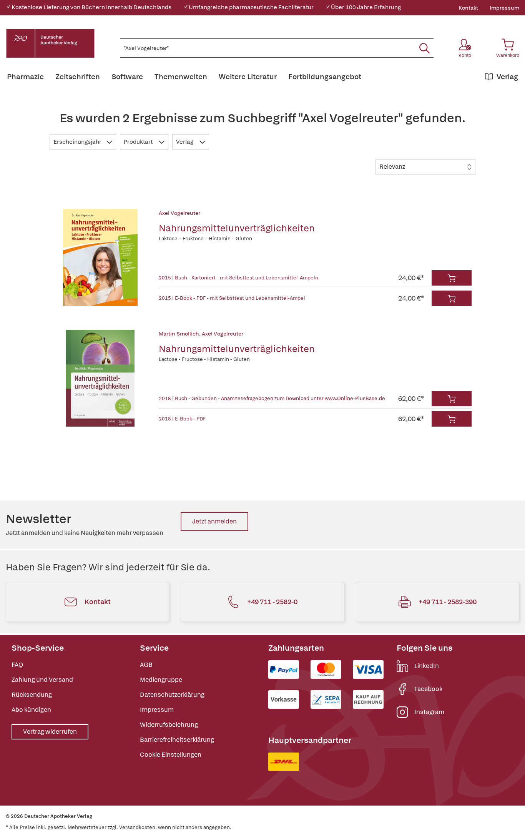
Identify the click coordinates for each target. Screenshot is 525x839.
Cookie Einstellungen (170, 755)
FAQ (17, 665)
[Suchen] (424, 48)
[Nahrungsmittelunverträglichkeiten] (100, 257)
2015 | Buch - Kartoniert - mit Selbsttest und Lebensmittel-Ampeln (238, 277)
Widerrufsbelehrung (169, 725)
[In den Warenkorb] (452, 278)
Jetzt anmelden (214, 521)
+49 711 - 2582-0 (272, 601)
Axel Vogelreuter (179, 212)
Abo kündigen (31, 710)
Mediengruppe (161, 680)
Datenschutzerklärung (172, 695)
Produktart (139, 142)
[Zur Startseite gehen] (50, 43)
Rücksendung (32, 695)
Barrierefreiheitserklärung (177, 740)
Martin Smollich (179, 333)
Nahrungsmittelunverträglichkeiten (237, 228)
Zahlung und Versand (42, 680)
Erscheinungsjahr (78, 142)
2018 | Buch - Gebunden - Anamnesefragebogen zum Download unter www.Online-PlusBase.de (272, 398)
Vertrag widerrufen (50, 732)
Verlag (185, 142)
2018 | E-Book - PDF (182, 418)
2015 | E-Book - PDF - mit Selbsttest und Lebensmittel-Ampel (232, 298)
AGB (146, 665)
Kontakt (468, 7)
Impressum (504, 7)
